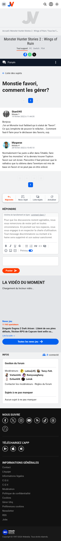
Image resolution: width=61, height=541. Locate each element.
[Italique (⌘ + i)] (10, 246)
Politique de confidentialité (16, 493)
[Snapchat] (5, 429)
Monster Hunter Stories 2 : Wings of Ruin (28, 31)
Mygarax (17, 142)
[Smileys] (6, 250)
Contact (6, 467)
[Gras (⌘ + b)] (6, 246)
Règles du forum (43, 384)
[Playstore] (5, 448)
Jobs (5, 519)
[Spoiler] (45, 246)
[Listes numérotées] (31, 246)
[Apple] (13, 448)
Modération (8, 489)
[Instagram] (21, 420)
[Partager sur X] (34, 54)
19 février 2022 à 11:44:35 (23, 116)
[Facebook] (5, 420)
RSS (4, 515)
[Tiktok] (45, 420)
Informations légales (13, 476)
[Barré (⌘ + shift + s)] (19, 246)
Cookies (6, 497)
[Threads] (53, 420)
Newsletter (8, 510)
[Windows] (21, 448)
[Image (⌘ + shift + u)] (10, 250)
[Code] (40, 246)
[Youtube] (29, 420)
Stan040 (17, 111)
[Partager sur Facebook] (25, 54)
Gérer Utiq (7, 502)
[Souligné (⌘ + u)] (15, 246)
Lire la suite (8, 336)
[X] (13, 420)
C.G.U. (5, 480)
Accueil (5, 31)
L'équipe (6, 471)
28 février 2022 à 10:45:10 (23, 148)
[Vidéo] (15, 250)
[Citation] (36, 246)
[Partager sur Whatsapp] (30, 54)
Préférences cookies (13, 506)
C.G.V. (5, 484)
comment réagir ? (38, 215)
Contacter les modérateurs (19, 384)
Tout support (22, 48)
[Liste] (26, 246)
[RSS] (37, 420)
